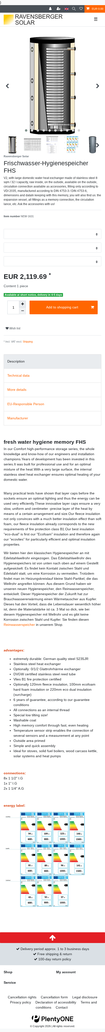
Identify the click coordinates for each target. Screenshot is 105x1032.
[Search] (74, 9)
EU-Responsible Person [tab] (25, 404)
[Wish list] (81, 9)
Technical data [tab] (18, 375)
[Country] (66, 9)
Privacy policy (20, 1002)
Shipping (28, 341)
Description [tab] (16, 361)
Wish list (14, 328)
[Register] (59, 9)
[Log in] (50, 9)
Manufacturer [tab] (17, 418)
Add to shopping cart (62, 307)
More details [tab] (16, 390)
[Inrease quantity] (22, 304)
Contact (62, 1007)
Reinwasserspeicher (19, 625)
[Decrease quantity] (22, 310)
